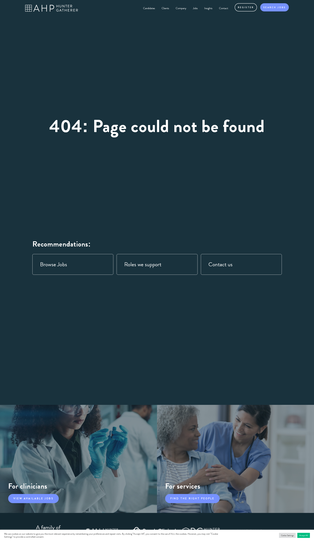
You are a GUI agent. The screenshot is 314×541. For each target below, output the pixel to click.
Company (181, 8)
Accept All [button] (303, 535)
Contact (223, 8)
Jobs (195, 8)
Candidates (149, 8)
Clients (165, 8)
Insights (208, 8)
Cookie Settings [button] (287, 535)
